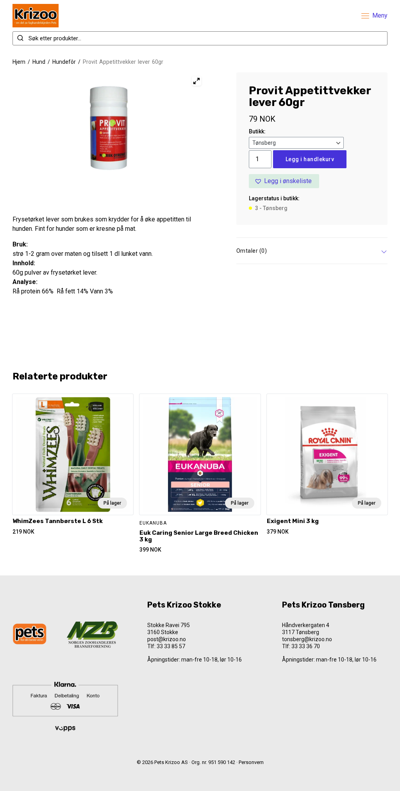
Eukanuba (153, 523)
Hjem (18, 62)
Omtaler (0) (251, 251)
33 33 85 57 (171, 646)
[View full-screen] (196, 81)
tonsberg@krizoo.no (307, 639)
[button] (284, 181)
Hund (38, 62)
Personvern (251, 762)
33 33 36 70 (305, 646)
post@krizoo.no (166, 639)
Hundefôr (64, 62)
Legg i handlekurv (310, 159)
